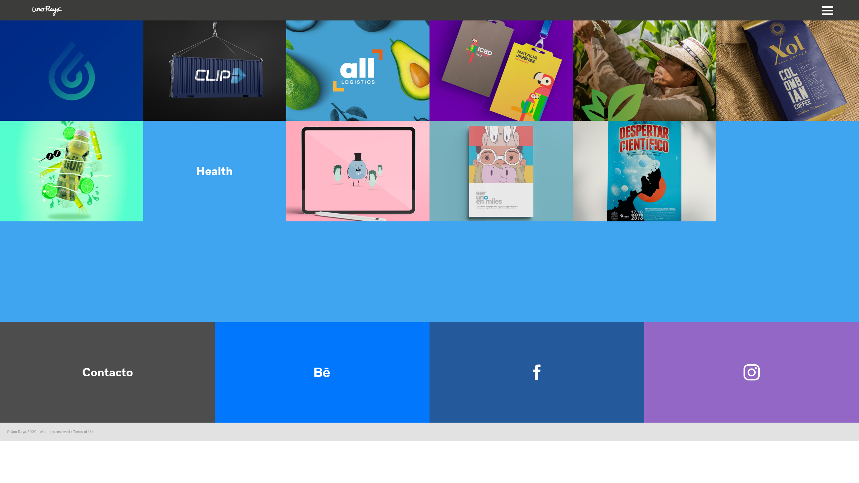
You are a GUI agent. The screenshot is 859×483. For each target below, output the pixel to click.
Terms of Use (83, 431)
